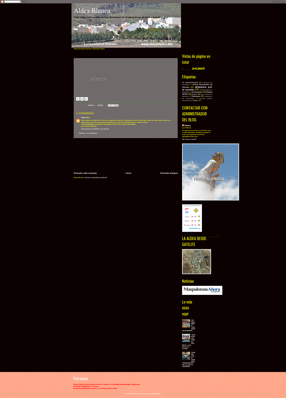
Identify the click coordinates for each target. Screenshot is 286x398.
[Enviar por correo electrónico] (109, 105)
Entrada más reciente (85, 173)
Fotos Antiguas (205, 94)
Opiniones (185, 96)
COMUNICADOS (205, 90)
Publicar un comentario (88, 133)
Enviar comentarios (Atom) (96, 177)
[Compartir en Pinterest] (117, 105)
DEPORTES (185, 92)
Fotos (194, 94)
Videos (195, 100)
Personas (195, 96)
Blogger (158, 394)
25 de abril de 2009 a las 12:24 (95, 129)
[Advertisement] (125, 155)
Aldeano (187, 125)
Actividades (185, 84)
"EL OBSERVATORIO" (190, 82)
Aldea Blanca (92, 10)
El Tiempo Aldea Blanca (192, 205)
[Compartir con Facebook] (115, 105)
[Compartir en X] (113, 105)
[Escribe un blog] (111, 105)
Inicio (128, 173)
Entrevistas (197, 92)
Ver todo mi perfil (189, 139)
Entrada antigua (169, 173)
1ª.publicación (206, 82)
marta (83, 117)
